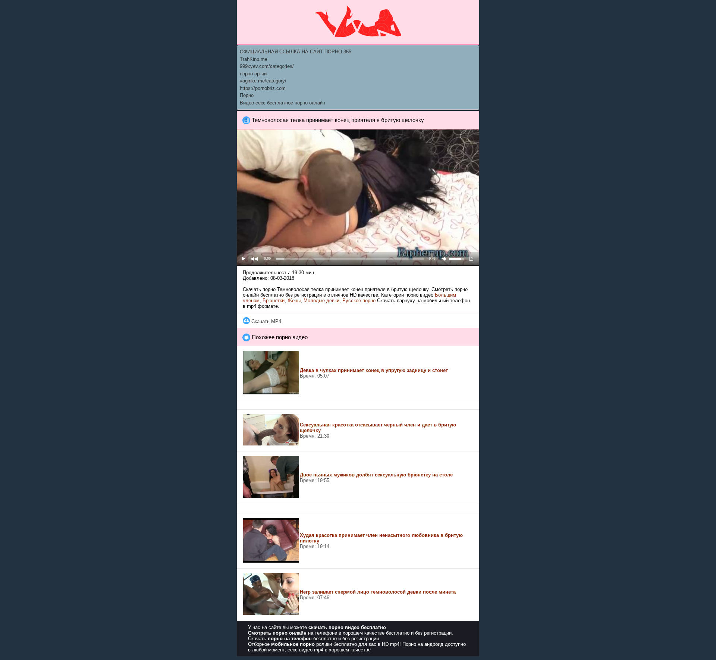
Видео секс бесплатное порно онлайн (282, 103)
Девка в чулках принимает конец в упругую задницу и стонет (374, 370)
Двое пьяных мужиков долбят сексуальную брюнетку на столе (376, 475)
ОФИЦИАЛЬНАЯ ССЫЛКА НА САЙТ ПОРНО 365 (295, 51)
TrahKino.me (253, 59)
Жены (294, 300)
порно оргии (253, 73)
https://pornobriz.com (263, 88)
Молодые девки (321, 300)
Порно (247, 95)
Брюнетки (274, 300)
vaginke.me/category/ (263, 81)
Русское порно (359, 300)
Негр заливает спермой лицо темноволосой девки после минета (378, 592)
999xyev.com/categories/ (267, 66)
